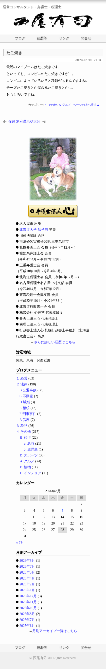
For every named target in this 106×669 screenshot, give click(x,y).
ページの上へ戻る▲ (86, 105)
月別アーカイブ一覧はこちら (54, 631)
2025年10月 (28, 608)
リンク (64, 38)
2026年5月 (27, 572)
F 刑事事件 (27, 414)
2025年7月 (27, 620)
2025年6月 (27, 626)
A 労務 (24, 420)
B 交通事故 (27, 390)
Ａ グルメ (64, 105)
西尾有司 (40, 658)
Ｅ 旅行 (25, 437)
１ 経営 (21, 378)
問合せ (86, 38)
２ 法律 (21, 384)
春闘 (11, 121)
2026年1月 (27, 590)
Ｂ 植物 (25, 467)
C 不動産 (26, 396)
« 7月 (20, 542)
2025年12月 (28, 596)
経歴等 (42, 38)
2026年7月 (27, 566)
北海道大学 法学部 (33, 230)
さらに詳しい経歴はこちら (54, 342)
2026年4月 (27, 578)
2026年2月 (27, 584)
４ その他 (50, 105)
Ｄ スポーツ (28, 455)
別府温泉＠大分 (28, 121)
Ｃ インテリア (30, 473)
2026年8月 (27, 560)
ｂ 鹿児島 (30, 449)
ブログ (20, 38)
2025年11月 (28, 602)
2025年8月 (27, 614)
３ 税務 (21, 426)
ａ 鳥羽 (28, 443)
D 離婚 (24, 402)
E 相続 (24, 408)
